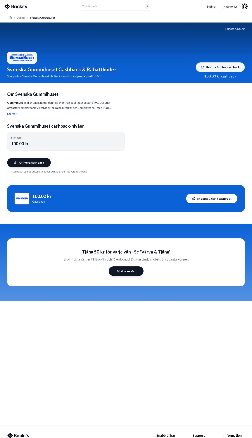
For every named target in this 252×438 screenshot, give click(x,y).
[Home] (10, 17)
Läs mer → (13, 113)
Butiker (211, 6)
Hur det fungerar (235, 28)
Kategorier (230, 6)
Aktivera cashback (31, 162)
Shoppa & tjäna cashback (223, 67)
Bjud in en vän (126, 271)
